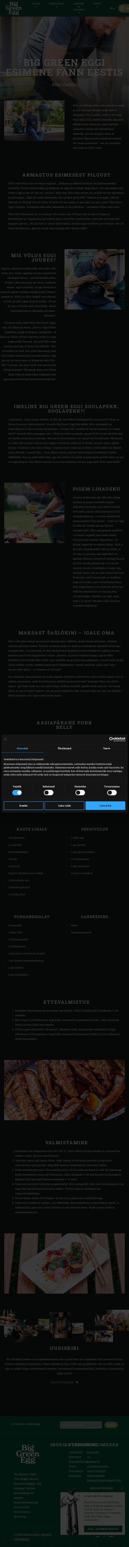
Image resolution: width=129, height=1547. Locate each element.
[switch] (48, 792)
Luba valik (64, 805)
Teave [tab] (106, 748)
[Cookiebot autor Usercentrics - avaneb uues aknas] (110, 739)
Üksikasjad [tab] (64, 748)
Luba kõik (105, 805)
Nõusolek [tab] (22, 748)
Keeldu (23, 805)
